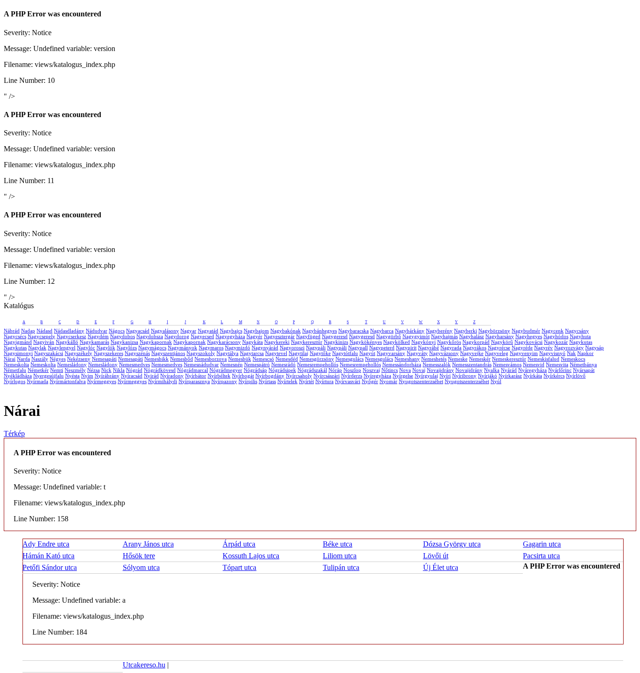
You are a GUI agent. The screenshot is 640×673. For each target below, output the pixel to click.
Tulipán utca (341, 567)
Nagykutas (580, 342)
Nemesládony (72, 364)
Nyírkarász (510, 375)
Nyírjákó (487, 375)
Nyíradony (172, 375)
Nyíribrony (464, 375)
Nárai (9, 359)
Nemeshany (407, 359)
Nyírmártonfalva (68, 381)
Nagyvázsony (444, 353)
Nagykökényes (366, 342)
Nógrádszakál (312, 370)
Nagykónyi (423, 342)
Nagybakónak (285, 330)
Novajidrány (440, 370)
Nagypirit (406, 347)
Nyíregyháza (377, 375)
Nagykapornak (156, 342)
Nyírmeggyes (101, 381)
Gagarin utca (542, 544)
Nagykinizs (336, 342)
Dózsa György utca (452, 544)
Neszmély (75, 370)
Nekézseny (78, 359)
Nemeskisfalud (543, 359)
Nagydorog (176, 336)
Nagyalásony (165, 330)
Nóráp (335, 370)
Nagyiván (43, 342)
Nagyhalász (471, 336)
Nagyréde (522, 347)
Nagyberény (439, 330)
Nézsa (93, 370)
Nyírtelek (287, 381)
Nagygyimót (416, 336)
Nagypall (358, 347)
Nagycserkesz (71, 336)
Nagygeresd (335, 336)
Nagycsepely (41, 336)
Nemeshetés (434, 359)
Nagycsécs (15, 336)
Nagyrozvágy (569, 347)
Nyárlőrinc (560, 370)
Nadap (28, 330)
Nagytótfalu (345, 353)
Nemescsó (263, 359)
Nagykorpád (476, 342)
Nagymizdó (237, 347)
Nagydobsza (149, 336)
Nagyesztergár (279, 336)
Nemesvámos (507, 364)
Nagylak (37, 347)
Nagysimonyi (18, 353)
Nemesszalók (437, 364)
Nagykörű (502, 342)
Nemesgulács (349, 359)
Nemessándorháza (401, 364)
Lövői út (435, 556)
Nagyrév (543, 347)
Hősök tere (139, 556)
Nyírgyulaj (426, 375)
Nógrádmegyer (225, 370)
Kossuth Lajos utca (251, 556)
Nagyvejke (472, 353)
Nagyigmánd (18, 342)
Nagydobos (122, 336)
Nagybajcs (231, 330)
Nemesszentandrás (471, 364)
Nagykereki (277, 342)
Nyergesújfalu (48, 375)
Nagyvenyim (524, 353)
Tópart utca (239, 567)
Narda (23, 359)
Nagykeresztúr (306, 342)
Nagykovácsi (528, 342)
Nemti (56, 370)
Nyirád (151, 375)
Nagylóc (86, 347)
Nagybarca (382, 330)
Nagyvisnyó (552, 353)
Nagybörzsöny (494, 330)
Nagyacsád (137, 330)
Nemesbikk (156, 359)
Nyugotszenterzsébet (421, 381)
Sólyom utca (141, 567)
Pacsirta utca (541, 556)
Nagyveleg (496, 353)
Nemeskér (480, 359)
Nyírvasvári (347, 381)
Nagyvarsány (391, 353)
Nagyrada (450, 347)
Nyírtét (306, 381)
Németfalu (15, 370)
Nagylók (106, 347)
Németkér (38, 370)
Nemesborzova (210, 359)
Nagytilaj (298, 353)
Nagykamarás (94, 342)
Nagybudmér (526, 330)
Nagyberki (465, 330)
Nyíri (445, 375)
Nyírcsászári (326, 375)
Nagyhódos (555, 336)
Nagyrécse (499, 347)
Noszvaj (371, 370)
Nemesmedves (134, 364)
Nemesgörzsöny (316, 359)
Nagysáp (594, 347)
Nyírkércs (554, 375)
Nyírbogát (243, 375)
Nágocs (117, 330)
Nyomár (388, 381)
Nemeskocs (573, 359)
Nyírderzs (351, 375)
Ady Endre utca (45, 544)
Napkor (585, 353)
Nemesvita (557, 364)
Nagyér (254, 336)
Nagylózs (127, 347)
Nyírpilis (247, 381)
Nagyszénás (137, 353)
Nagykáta (252, 342)
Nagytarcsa (252, 353)
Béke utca (337, 544)
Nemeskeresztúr (509, 359)
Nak (571, 353)
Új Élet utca (440, 567)
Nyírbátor (195, 375)
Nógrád (134, 370)
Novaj (418, 370)
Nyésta (72, 375)
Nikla (119, 370)
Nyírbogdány (269, 375)
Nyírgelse (403, 375)
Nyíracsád (131, 375)
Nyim (87, 375)
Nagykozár (556, 342)
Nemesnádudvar (201, 364)
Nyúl (496, 381)
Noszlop (352, 370)
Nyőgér (370, 381)
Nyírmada (37, 381)
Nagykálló (67, 342)
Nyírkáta (532, 375)
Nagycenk (553, 330)
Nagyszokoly (200, 353)
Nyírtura (324, 381)
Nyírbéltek (219, 375)
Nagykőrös (449, 342)
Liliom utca (340, 556)
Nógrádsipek (282, 370)
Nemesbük (239, 359)
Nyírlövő (576, 375)
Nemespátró (257, 364)
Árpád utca (239, 544)
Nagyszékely (78, 353)
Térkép (14, 433)
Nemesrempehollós (317, 364)
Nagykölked (396, 342)
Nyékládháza (18, 375)
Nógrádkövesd (160, 370)
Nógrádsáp (255, 370)
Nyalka (491, 370)
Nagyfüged (308, 336)
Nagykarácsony (224, 342)
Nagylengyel (61, 347)
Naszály (39, 359)
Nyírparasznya (194, 381)
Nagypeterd (381, 347)
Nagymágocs (152, 347)
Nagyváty (417, 353)
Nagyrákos (474, 347)
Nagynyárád (265, 347)
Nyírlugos (14, 381)
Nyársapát (584, 370)
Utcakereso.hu (144, 665)
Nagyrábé (428, 347)
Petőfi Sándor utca (49, 567)
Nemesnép (231, 364)
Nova (405, 370)
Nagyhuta (580, 336)
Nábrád (12, 330)
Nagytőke (320, 353)
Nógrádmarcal (192, 370)
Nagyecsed (202, 336)
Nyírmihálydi (162, 381)
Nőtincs (389, 370)
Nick (106, 370)
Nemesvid (533, 364)
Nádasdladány (69, 330)
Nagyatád (208, 330)
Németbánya (583, 364)
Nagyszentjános (168, 353)
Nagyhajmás (444, 336)
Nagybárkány (409, 330)
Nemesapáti (104, 359)
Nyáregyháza (532, 370)
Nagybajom (256, 330)
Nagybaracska (353, 330)
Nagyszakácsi (48, 353)
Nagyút (367, 353)
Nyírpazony (224, 381)
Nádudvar (96, 330)
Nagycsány (577, 330)
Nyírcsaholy (299, 375)
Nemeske (458, 359)
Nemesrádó (283, 364)
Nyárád (509, 370)
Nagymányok (182, 347)
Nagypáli (316, 347)
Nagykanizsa (124, 342)
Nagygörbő (388, 336)
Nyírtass (267, 381)
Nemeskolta (16, 364)
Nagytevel (276, 353)
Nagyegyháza (230, 336)
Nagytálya (227, 353)
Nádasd (44, 330)
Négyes (58, 359)
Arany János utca (148, 544)
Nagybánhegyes (319, 330)
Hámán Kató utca (48, 556)
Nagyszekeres (108, 353)
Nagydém (98, 336)
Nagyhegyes (528, 336)
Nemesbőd (181, 359)
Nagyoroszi (292, 347)
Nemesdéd (286, 359)
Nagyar (188, 330)
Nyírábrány (107, 375)
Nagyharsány (499, 336)
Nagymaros (211, 347)
